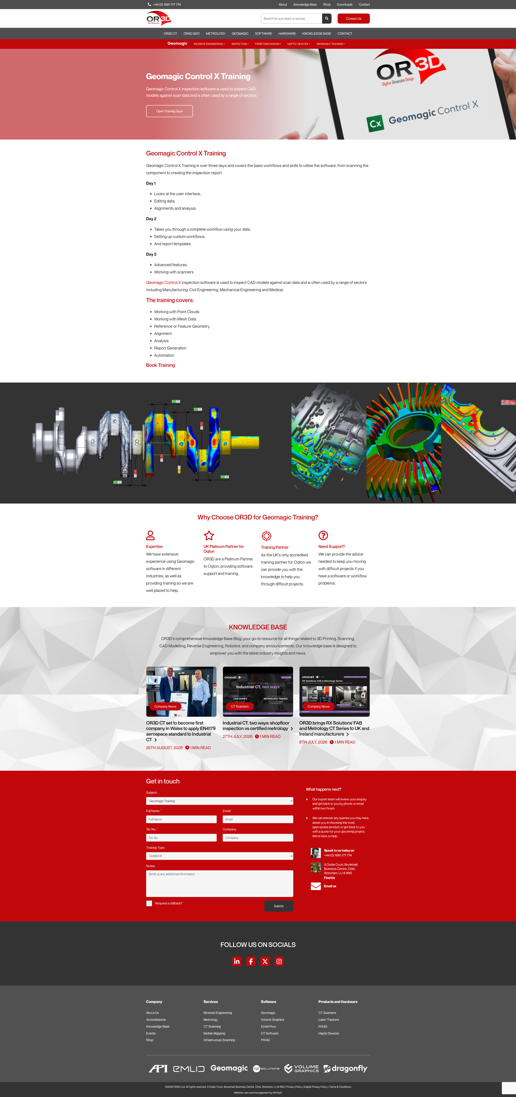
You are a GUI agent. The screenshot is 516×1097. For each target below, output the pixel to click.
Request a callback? (168, 903)
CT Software (270, 1033)
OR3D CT (170, 33)
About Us (152, 1013)
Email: (227, 810)
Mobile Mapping (214, 1033)
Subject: (151, 792)
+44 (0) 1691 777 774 (167, 4)
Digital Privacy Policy (316, 1086)
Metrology (215, 33)
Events (151, 1033)
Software (263, 33)
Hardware (287, 33)
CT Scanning (212, 1026)
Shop (327, 4)
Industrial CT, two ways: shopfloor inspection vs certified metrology (256, 725)
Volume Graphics (272, 1020)
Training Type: (155, 848)
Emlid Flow (268, 1026)
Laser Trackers (328, 1020)
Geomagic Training (330, 43)
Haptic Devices (297, 43)
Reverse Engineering (208, 43)
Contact (364, 4)
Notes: (150, 866)
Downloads (345, 4)
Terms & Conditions (340, 1086)
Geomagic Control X (163, 282)
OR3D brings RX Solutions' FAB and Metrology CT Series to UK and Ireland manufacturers (334, 728)
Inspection (239, 43)
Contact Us (353, 19)
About (283, 4)
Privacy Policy (294, 1086)
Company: (230, 829)
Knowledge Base (305, 4)
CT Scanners (327, 1013)
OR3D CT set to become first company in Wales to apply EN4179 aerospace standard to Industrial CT (181, 731)
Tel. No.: (152, 829)
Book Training (160, 365)
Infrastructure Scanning (219, 1040)
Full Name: (153, 810)
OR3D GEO (192, 33)
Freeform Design (267, 43)
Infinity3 (277, 1092)
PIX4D (265, 1040)
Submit (279, 906)
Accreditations (156, 1020)
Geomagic (240, 33)
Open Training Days (169, 111)
